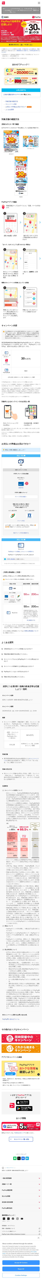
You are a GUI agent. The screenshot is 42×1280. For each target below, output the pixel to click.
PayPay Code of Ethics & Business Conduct (13, 1234)
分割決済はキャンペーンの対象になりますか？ (18, 649)
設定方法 (21, 487)
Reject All (21, 1269)
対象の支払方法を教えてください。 (15, 677)
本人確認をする (31, 620)
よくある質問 (10, 109)
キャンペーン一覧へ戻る (21, 1139)
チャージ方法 (6, 364)
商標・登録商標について (8, 1228)
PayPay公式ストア (19, 1133)
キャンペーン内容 (11, 104)
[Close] (38, 1238)
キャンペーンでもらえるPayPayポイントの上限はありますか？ (21, 660)
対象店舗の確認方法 (12, 101)
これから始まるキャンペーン (12, 94)
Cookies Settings (21, 1275)
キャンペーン (10, 1167)
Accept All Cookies (21, 1262)
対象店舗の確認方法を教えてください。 (16, 654)
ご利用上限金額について (30, 631)
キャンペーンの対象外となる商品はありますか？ (19, 666)
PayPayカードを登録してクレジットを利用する (21, 551)
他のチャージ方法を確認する (21, 533)
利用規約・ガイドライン (8, 1225)
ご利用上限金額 (10, 559)
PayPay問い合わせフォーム (10, 1019)
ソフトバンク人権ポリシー (9, 1231)
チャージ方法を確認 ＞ (21, 496)
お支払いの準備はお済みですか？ (16, 107)
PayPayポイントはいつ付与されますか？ (16, 671)
